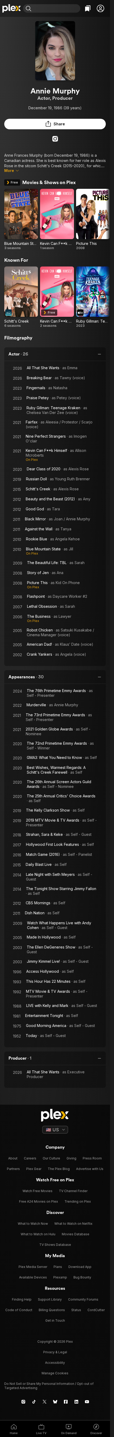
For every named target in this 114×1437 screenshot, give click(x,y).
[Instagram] (55, 139)
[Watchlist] (87, 8)
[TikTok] (34, 1401)
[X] (44, 1401)
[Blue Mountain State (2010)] (21, 219)
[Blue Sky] (55, 1401)
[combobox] (56, 8)
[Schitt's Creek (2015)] (21, 297)
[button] (100, 8)
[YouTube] (87, 1401)
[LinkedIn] (76, 1401)
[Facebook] (65, 1401)
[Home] (11, 8)
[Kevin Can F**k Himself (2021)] (57, 219)
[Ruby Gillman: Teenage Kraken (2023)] (93, 297)
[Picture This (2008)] (93, 219)
